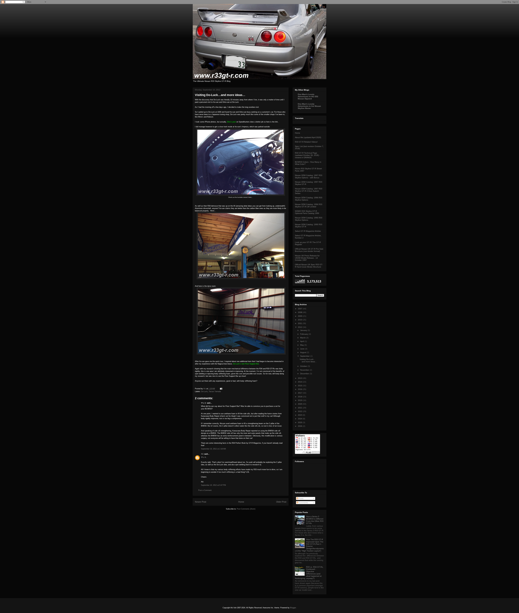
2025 (300, 422)
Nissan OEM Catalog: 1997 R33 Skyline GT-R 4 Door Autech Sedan (308, 191)
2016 (300, 389)
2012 (300, 327)
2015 (300, 386)
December (305, 373)
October (304, 366)
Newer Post (200, 502)
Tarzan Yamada (215, 391)
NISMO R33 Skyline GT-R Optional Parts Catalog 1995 (307, 212)
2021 (300, 408)
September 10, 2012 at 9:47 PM (213, 485)
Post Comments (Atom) (246, 509)
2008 (300, 312)
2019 (300, 400)
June (302, 349)
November (305, 370)
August (303, 352)
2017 (300, 393)
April (302, 341)
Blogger (293, 608)
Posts (300, 498)
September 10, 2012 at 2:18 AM (213, 449)
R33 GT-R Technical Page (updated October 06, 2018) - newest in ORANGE (307, 155)
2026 (300, 426)
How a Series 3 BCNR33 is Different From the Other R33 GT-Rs (314, 519)
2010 (300, 320)
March (303, 338)
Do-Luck (204, 391)
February (304, 334)
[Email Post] (221, 389)
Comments (303, 503)
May (302, 345)
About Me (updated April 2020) (308, 137)
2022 (300, 411)
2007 (300, 309)
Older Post (281, 502)
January (304, 330)
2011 (300, 323)
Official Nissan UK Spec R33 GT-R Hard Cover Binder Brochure (309, 265)
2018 (300, 397)
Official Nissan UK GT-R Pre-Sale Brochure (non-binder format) (309, 250)
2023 (300, 415)
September (305, 356)
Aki (202, 454)
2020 (300, 404)
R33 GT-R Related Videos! (306, 142)
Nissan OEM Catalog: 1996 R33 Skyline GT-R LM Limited (308, 205)
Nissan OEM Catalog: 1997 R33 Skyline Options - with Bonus (308, 176)
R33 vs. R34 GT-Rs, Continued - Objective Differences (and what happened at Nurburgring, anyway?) (309, 572)
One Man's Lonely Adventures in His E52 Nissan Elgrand (308, 96)
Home (241, 502)
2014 (300, 382)
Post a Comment (205, 490)
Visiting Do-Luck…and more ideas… (308, 360)
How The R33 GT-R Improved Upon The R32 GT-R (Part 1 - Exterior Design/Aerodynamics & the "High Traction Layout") (309, 545)
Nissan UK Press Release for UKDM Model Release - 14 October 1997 (307, 258)
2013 (300, 378)
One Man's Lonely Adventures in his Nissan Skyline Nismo (309, 106)
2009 (300, 316)
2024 (300, 419)
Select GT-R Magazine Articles (308, 231)
